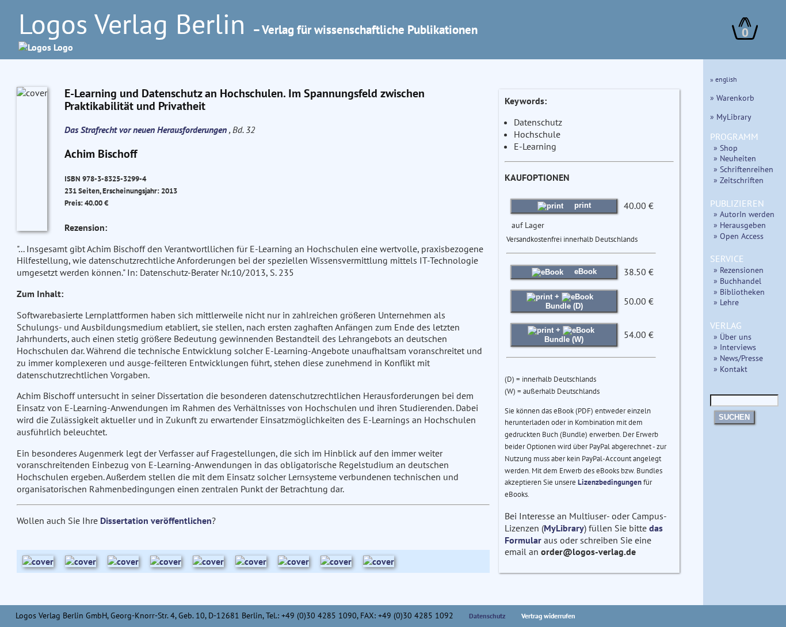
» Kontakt (730, 368)
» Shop (725, 147)
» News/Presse (738, 357)
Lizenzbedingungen (610, 482)
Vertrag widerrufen (548, 615)
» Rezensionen (738, 269)
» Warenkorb (732, 97)
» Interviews (734, 346)
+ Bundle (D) (564, 301)
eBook (584, 271)
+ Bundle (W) (563, 334)
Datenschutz (487, 615)
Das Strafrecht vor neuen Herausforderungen (146, 129)
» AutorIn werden (743, 213)
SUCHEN (734, 417)
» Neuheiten (734, 158)
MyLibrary (564, 528)
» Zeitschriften (738, 179)
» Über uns (732, 336)
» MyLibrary (730, 116)
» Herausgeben (739, 224)
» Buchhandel (737, 280)
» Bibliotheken (739, 291)
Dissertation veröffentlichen (156, 520)
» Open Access (738, 235)
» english (723, 79)
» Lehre (726, 302)
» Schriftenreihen (743, 169)
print (581, 205)
